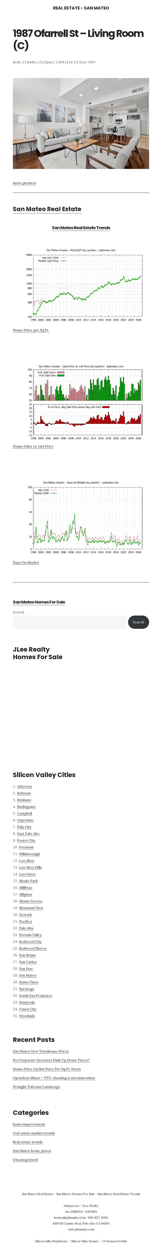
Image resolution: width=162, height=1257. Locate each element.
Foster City (26, 840)
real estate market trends (34, 1133)
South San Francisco (35, 995)
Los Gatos (27, 874)
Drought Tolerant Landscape (36, 1087)
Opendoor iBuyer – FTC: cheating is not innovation (54, 1078)
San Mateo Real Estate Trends (81, 228)
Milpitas (25, 894)
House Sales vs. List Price (33, 446)
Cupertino (25, 820)
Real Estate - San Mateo (81, 8)
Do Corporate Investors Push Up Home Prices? (51, 1060)
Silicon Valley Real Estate (51, 1241)
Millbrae (25, 887)
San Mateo (27, 975)
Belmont (24, 793)
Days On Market (26, 562)
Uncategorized (25, 1159)
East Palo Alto (28, 833)
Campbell (24, 813)
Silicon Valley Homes (84, 1241)
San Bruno (27, 955)
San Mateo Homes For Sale (39, 602)
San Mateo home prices (32, 1151)
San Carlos (27, 962)
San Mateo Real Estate (47, 209)
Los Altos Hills (30, 867)
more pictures (24, 183)
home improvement (29, 1124)
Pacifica (25, 921)
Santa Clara (28, 982)
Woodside (27, 1016)
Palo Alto (26, 928)
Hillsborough (29, 854)
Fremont (26, 847)
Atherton (24, 786)
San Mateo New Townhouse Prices (41, 1051)
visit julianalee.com (81, 1229)
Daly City (24, 827)
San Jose (26, 968)
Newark (25, 914)
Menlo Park (28, 881)
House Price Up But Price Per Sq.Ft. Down (47, 1069)
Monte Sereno (30, 901)
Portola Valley (30, 935)
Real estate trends (28, 1142)
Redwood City (30, 941)
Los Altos (26, 860)
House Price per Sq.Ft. (31, 330)
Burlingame (26, 806)
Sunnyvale (27, 1002)
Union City (27, 1009)
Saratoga (26, 989)
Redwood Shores (32, 948)
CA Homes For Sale (114, 1241)
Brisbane (24, 800)
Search (18, 612)
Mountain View (31, 908)
